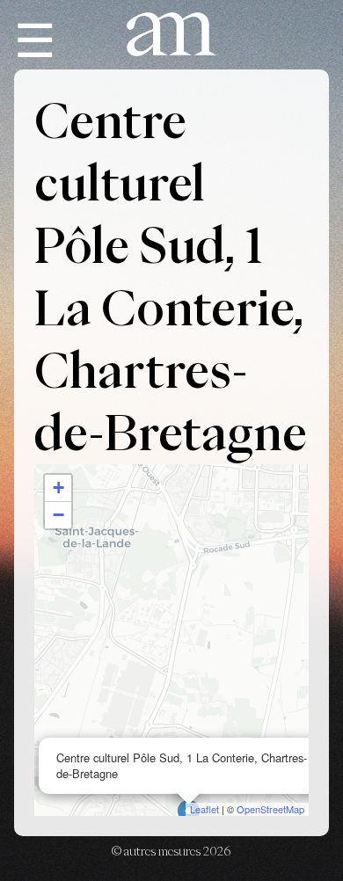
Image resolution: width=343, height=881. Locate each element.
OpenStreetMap (270, 809)
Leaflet (204, 809)
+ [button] (58, 488)
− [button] (58, 515)
